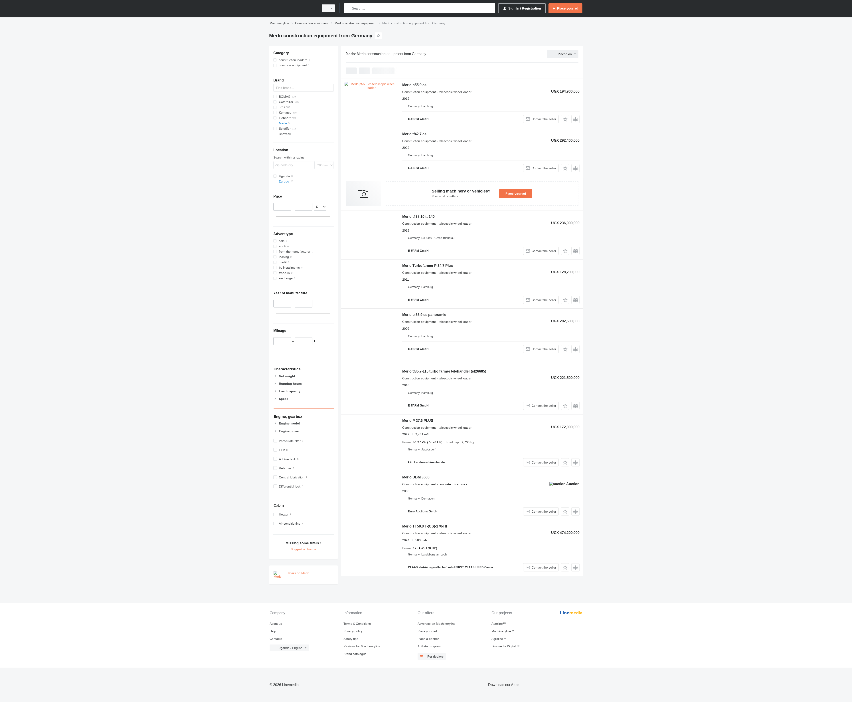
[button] (565, 119)
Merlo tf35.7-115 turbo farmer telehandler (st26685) (444, 371)
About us (276, 623)
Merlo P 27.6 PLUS (417, 420)
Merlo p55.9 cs (414, 85)
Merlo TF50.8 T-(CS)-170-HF (425, 526)
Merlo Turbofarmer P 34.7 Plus (427, 266)
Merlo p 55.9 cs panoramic (424, 315)
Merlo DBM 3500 (416, 477)
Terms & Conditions (357, 623)
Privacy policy (353, 631)
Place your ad (515, 193)
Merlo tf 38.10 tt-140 (418, 216)
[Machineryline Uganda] (293, 8)
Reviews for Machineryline (361, 646)
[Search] (348, 8)
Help (273, 631)
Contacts (276, 639)
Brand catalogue (355, 654)
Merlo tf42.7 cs (414, 134)
